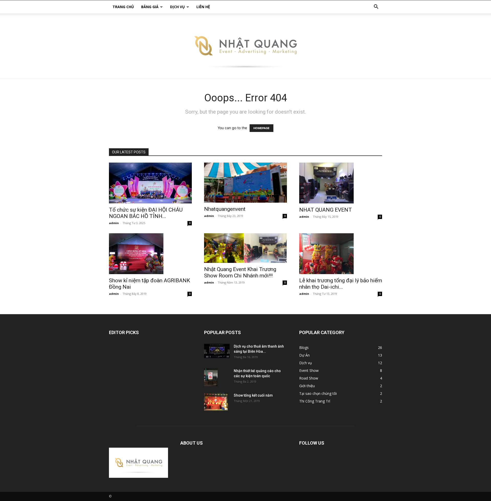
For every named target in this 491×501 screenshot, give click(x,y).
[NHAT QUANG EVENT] (340, 183)
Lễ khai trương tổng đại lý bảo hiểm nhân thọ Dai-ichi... (340, 283)
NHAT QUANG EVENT (325, 210)
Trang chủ (123, 6)
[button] (376, 7)
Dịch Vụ (177, 6)
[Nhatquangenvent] (245, 183)
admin (114, 223)
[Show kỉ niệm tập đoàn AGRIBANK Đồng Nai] (150, 253)
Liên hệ (203, 6)
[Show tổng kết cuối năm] (216, 402)
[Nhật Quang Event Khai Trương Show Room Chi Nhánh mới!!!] (245, 248)
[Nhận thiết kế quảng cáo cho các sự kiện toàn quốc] (211, 377)
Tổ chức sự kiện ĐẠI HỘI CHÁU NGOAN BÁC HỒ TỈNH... (146, 213)
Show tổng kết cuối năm (253, 395)
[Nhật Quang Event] (245, 46)
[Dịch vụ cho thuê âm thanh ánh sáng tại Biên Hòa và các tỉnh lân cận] (217, 351)
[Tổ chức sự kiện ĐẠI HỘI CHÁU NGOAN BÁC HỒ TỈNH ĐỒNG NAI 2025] (150, 183)
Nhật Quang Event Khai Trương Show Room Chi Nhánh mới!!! (240, 272)
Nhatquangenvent (225, 209)
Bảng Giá (150, 6)
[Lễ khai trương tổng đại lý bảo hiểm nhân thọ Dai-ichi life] (340, 253)
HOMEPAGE (261, 128)
